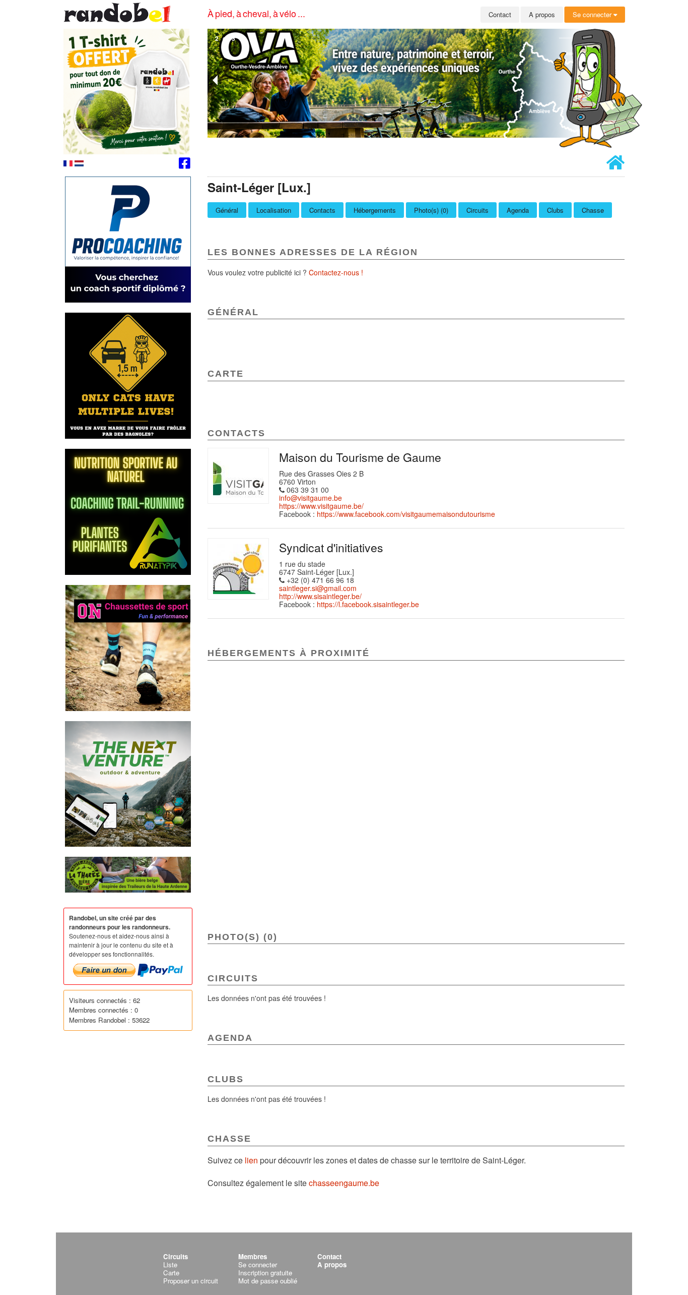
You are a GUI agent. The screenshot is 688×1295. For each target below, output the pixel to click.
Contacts (322, 210)
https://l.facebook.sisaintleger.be (368, 604)
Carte (171, 1272)
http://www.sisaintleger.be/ (320, 596)
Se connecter (593, 14)
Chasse (593, 210)
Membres (252, 1256)
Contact (500, 14)
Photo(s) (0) (431, 210)
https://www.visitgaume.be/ (321, 506)
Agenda (518, 210)
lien (252, 1160)
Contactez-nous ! (336, 272)
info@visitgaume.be (310, 498)
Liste (170, 1264)
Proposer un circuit (190, 1280)
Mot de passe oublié (267, 1280)
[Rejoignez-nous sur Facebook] (184, 164)
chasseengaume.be (344, 1183)
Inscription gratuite (265, 1272)
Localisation (273, 210)
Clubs (555, 210)
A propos (542, 14)
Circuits (477, 210)
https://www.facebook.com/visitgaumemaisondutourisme (406, 514)
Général (227, 210)
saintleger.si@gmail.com (318, 588)
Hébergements (375, 210)
